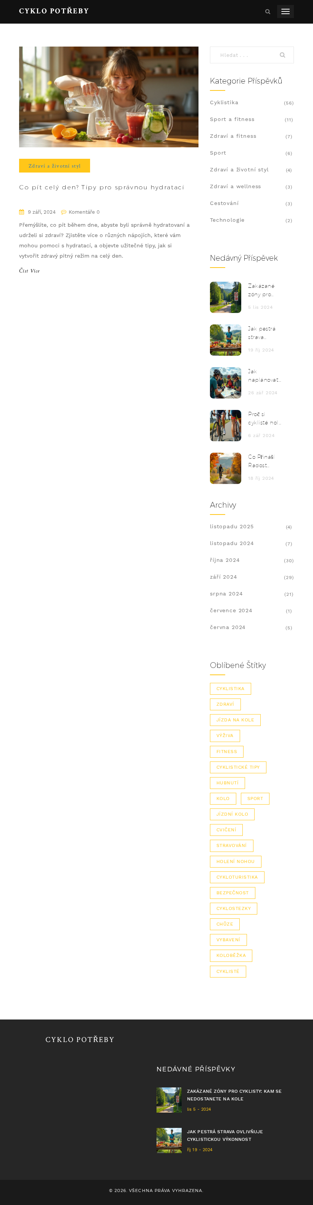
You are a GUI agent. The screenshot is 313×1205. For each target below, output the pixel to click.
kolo (223, 798)
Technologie (227, 220)
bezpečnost (232, 892)
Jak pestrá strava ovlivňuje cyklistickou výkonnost (264, 333)
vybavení (228, 939)
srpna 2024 (226, 593)
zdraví (225, 704)
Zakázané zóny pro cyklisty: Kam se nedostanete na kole (265, 290)
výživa (225, 735)
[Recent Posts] (225, 297)
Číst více (29, 271)
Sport (218, 153)
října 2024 (225, 560)
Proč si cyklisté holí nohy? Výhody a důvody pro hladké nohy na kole (265, 419)
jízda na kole (235, 720)
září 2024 (223, 577)
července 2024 (231, 610)
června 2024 (228, 627)
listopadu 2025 (232, 526)
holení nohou (235, 861)
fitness (226, 751)
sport (255, 798)
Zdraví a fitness (233, 136)
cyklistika (230, 688)
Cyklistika (224, 102)
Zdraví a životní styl (55, 165)
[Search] (284, 55)
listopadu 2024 (232, 543)
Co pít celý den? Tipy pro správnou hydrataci (101, 187)
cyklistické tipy (238, 767)
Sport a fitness (232, 119)
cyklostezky (233, 908)
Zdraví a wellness (235, 186)
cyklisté (228, 971)
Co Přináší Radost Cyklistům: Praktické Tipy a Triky (262, 461)
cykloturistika (237, 877)
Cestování (224, 203)
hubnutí (227, 783)
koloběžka (231, 955)
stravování (231, 845)
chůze (224, 924)
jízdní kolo (232, 814)
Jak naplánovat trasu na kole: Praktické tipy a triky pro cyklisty (263, 376)
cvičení (226, 829)
